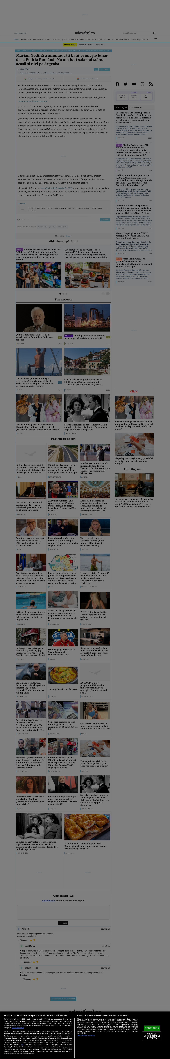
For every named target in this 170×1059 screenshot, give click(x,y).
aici (22, 1045)
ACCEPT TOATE (152, 1028)
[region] (85, 1035)
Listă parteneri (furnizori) (86, 1035)
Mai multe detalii (18, 1028)
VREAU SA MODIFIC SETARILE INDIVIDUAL (152, 1036)
